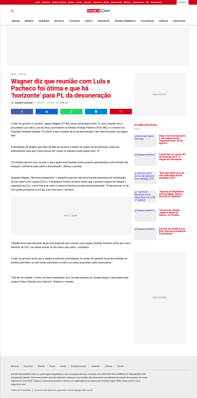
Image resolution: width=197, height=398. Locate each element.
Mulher (127, 2)
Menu (106, 2)
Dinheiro (46, 2)
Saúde (71, 2)
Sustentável (138, 2)
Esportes (97, 2)
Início (13, 74)
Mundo (29, 21)
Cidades (95, 366)
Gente (79, 2)
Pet (147, 2)
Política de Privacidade (21, 390)
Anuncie (182, 2)
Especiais (179, 21)
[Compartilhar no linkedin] (47, 111)
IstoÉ (37, 2)
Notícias (22, 74)
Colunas (74, 21)
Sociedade (147, 21)
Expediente (156, 2)
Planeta (87, 2)
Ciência (163, 21)
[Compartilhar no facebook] (22, 111)
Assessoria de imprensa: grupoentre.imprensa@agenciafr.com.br (63, 390)
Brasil (16, 21)
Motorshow (116, 2)
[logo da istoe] (98, 11)
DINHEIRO (43, 21)
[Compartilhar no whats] (71, 111)
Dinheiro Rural (59, 2)
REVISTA (59, 21)
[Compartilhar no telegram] (96, 111)
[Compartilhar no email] (121, 111)
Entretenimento (125, 21)
